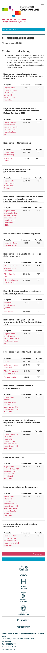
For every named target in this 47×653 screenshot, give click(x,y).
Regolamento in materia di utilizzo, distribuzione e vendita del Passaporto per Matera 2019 (10, 94)
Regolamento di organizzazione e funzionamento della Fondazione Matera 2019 (11, 338)
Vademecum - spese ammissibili (11, 366)
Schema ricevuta (10, 377)
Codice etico (8, 311)
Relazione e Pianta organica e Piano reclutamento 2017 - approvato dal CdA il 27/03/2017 (11, 541)
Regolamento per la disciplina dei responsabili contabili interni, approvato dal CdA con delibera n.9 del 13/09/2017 (11, 441)
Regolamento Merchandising (9, 153)
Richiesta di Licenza (8, 159)
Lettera (6, 361)
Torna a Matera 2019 (10, 29)
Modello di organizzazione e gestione (10, 305)
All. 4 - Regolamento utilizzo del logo (11, 281)
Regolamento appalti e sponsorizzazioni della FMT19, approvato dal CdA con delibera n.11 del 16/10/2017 (11, 404)
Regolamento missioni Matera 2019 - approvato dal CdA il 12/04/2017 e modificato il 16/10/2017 (11, 472)
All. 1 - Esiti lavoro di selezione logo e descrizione (11, 267)
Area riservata (37, 554)
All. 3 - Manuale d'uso (9, 275)
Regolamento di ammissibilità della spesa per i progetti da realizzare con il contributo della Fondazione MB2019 (10, 217)
